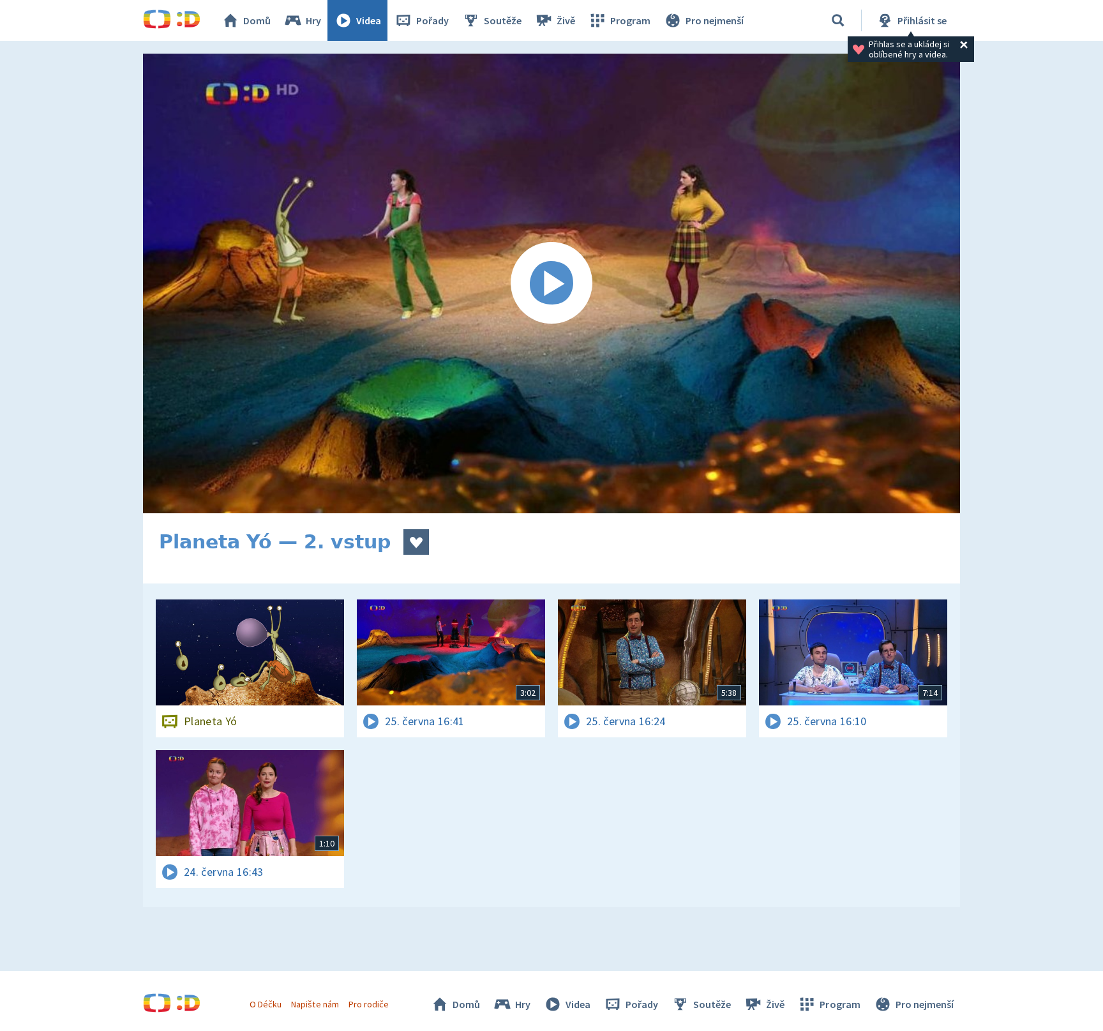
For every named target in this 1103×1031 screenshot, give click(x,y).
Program (630, 20)
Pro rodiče (369, 1004)
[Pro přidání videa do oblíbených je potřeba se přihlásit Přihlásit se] (416, 542)
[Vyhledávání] (838, 20)
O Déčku (265, 1004)
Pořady (432, 20)
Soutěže (502, 20)
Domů (257, 20)
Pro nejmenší (715, 20)
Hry (313, 20)
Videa (368, 20)
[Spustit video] (551, 283)
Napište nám (314, 1004)
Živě (566, 20)
